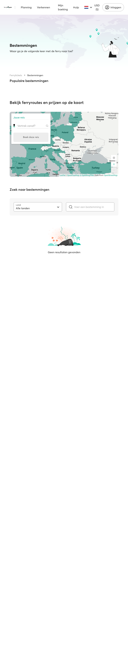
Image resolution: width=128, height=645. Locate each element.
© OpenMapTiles (87, 175)
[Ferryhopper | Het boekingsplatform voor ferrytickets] (8, 7)
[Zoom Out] (114, 170)
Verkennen (43, 7)
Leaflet (63, 175)
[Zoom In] (114, 164)
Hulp (76, 7)
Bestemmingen (35, 75)
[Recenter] (114, 158)
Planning (26, 7)
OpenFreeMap (73, 175)
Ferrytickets (16, 75)
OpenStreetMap (111, 175)
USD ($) (97, 7)
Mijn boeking (63, 7)
